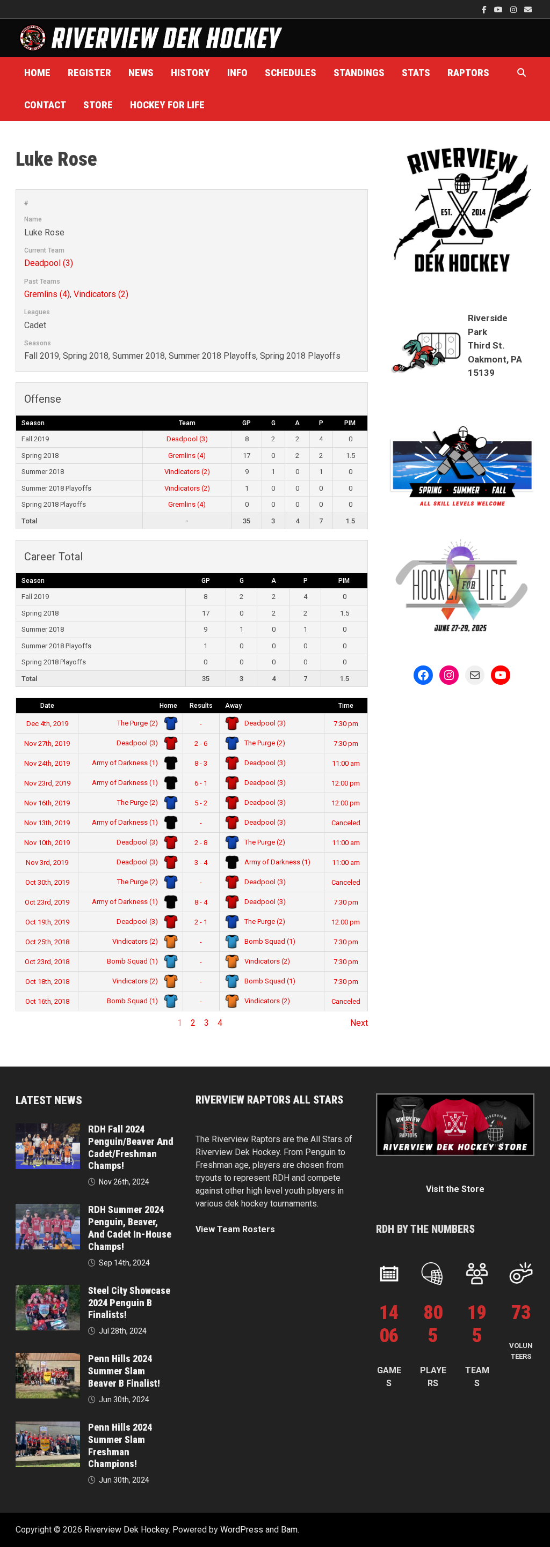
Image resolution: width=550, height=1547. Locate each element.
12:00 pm (345, 783)
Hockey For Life (167, 105)
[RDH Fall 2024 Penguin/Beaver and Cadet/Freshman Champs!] (48, 1129)
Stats (416, 72)
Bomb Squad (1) (269, 941)
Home (37, 72)
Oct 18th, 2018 (47, 982)
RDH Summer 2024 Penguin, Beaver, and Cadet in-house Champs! (129, 1228)
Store (98, 105)
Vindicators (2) (101, 294)
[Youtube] (499, 9)
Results (201, 705)
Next (359, 1023)
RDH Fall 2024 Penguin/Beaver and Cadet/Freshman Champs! (130, 1147)
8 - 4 (200, 902)
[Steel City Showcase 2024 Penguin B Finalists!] (48, 1291)
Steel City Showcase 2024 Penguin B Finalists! (129, 1303)
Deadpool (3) (48, 263)
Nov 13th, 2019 (47, 823)
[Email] (528, 9)
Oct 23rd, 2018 (47, 962)
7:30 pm (346, 724)
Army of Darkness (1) (126, 763)
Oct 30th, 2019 (47, 882)
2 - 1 (200, 922)
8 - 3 (200, 763)
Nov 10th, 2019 (47, 843)
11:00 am (346, 763)
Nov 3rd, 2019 (47, 862)
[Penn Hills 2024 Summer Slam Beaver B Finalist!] (48, 1359)
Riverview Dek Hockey (126, 1529)
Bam (289, 1529)
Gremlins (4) (47, 294)
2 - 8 (200, 843)
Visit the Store (455, 1189)
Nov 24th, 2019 (47, 763)
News (141, 72)
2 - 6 (200, 743)
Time (345, 705)
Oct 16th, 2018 (47, 1001)
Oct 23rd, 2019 (47, 902)
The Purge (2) (138, 723)
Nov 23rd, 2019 (47, 783)
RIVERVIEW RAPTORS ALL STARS (269, 1099)
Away (233, 705)
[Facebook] (485, 9)
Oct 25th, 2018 (47, 942)
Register (89, 72)
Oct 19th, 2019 (47, 922)
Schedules (290, 72)
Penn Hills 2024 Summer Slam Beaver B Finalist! (124, 1371)
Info (237, 72)
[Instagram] (515, 9)
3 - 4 (200, 862)
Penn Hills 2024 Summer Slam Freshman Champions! (120, 1446)
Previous (32, 1023)
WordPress (241, 1529)
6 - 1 (200, 783)
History (190, 72)
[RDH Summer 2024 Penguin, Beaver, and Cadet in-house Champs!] (48, 1210)
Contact (45, 105)
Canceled (345, 823)
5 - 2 (200, 803)
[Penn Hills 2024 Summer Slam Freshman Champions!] (48, 1428)
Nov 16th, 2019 (47, 803)
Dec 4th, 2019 (47, 724)
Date (47, 705)
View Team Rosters (235, 1229)
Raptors (468, 72)
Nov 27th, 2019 (47, 743)
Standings (359, 72)
